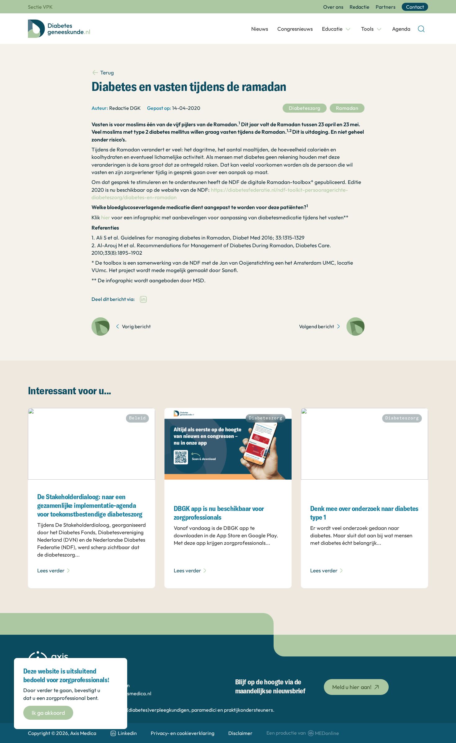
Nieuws (259, 28)
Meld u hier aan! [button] (352, 687)
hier (105, 217)
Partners (386, 7)
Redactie (359, 7)
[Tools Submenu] (379, 29)
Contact (415, 7)
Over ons (333, 7)
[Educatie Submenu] (348, 29)
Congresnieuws (295, 28)
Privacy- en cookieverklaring (182, 733)
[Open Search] (421, 29)
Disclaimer (240, 733)
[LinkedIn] (143, 299)
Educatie (332, 28)
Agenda (401, 28)
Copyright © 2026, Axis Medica (62, 733)
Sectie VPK (40, 7)
